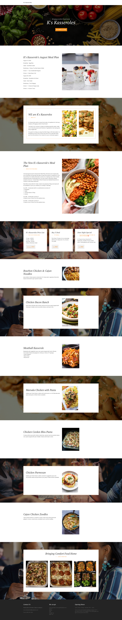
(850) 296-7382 (29, 612)
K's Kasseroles (27, 2)
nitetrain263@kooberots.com (32, 610)
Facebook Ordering (86, 610)
